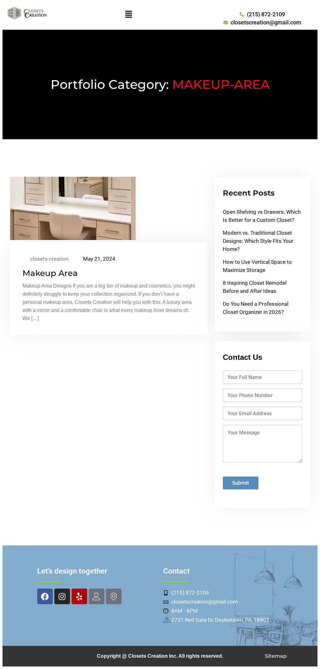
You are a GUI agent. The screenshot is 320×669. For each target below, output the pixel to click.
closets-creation (48, 259)
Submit (240, 483)
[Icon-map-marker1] (114, 596)
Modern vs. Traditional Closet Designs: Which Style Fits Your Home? (258, 241)
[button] (128, 15)
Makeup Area (50, 273)
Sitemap (276, 656)
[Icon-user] (96, 596)
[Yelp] (79, 596)
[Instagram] (62, 596)
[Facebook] (45, 596)
